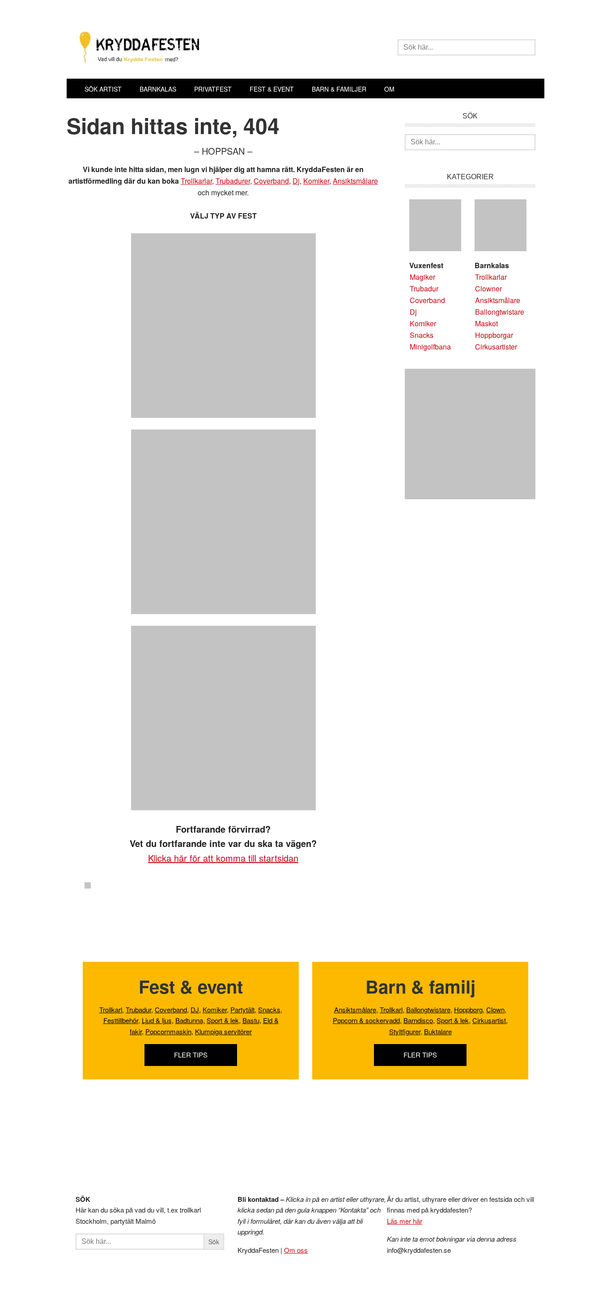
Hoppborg (468, 1009)
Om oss (296, 1250)
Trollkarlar (196, 181)
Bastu (250, 1020)
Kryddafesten (203, 48)
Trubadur (424, 288)
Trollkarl (110, 1009)
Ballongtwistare (499, 312)
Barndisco (418, 1020)
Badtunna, (190, 1020)
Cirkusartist (489, 1020)
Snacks (421, 335)
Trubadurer (233, 181)
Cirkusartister (496, 346)
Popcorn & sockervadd (366, 1020)
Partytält (242, 1009)
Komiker (316, 181)
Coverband (271, 181)
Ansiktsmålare (355, 181)
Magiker (422, 277)
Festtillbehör (120, 1020)
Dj (296, 181)
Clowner (488, 288)
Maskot (486, 323)
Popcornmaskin (168, 1031)
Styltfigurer (404, 1031)
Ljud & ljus (157, 1020)
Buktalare (438, 1031)
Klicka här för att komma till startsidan (223, 857)
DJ (195, 1009)
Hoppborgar (494, 335)
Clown (495, 1009)
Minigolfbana (430, 346)
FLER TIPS (191, 1054)
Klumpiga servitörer (223, 1031)
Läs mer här (404, 1221)
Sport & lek (223, 1020)
